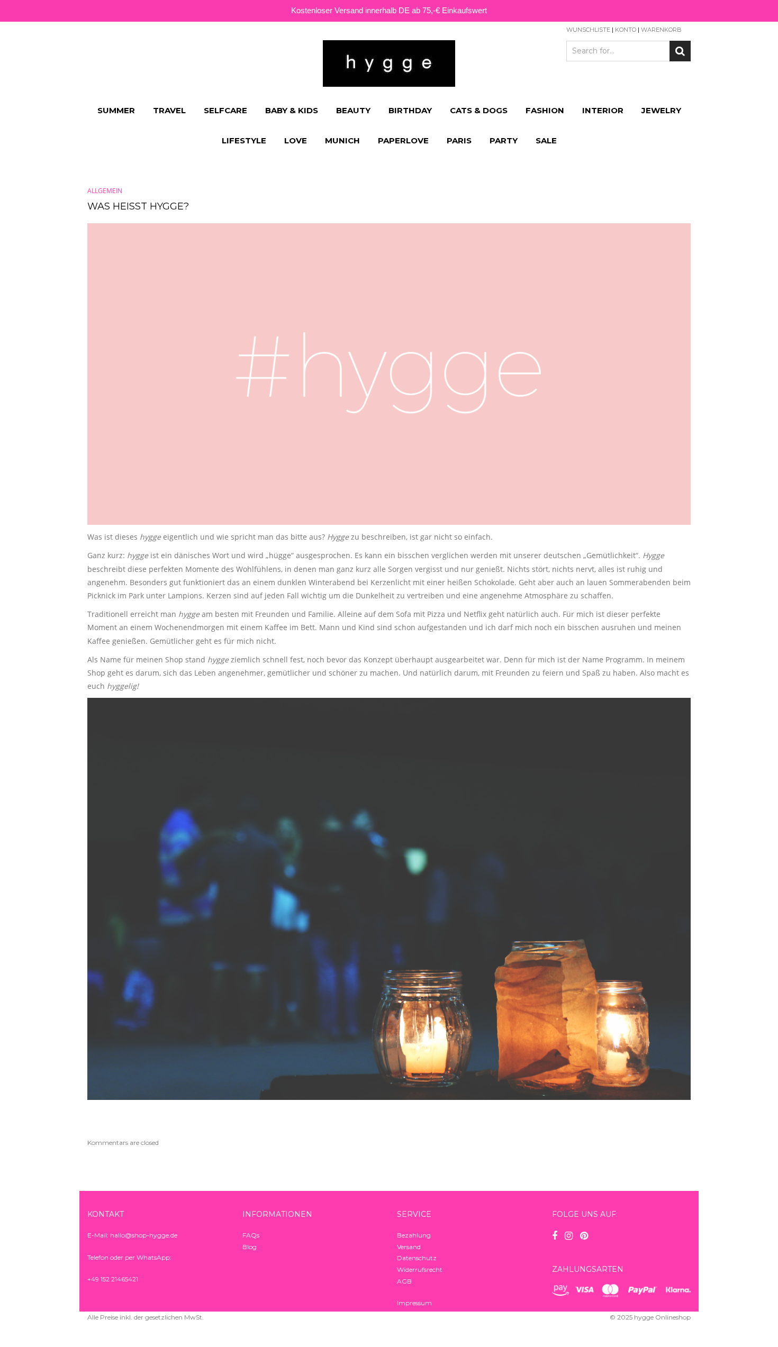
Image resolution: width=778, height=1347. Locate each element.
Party (504, 140)
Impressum (414, 1303)
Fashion (545, 110)
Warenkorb (661, 29)
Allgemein (104, 190)
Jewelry (661, 110)
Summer (116, 110)
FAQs (250, 1235)
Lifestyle (244, 140)
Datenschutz (417, 1258)
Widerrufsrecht (419, 1269)
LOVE (295, 140)
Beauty (353, 110)
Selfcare (225, 110)
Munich (342, 140)
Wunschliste (588, 29)
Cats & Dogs (479, 110)
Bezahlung (414, 1235)
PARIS (459, 140)
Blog (249, 1247)
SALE (546, 140)
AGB (404, 1281)
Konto (625, 29)
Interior (602, 110)
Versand (409, 1247)
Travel (169, 110)
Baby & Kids (291, 110)
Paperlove (403, 140)
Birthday (410, 110)
